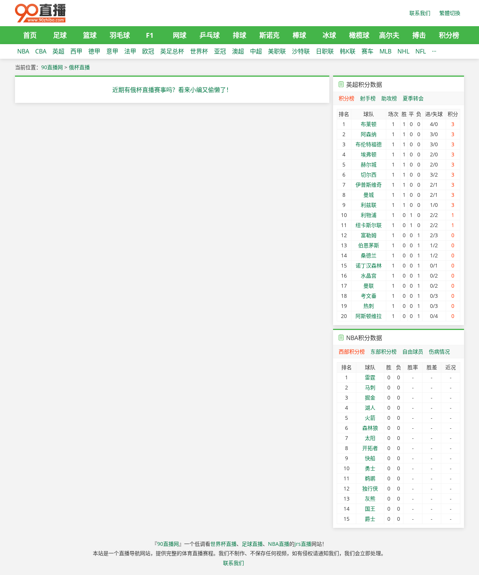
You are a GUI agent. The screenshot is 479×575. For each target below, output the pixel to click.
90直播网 (52, 67)
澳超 (238, 51)
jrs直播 (303, 543)
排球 (239, 35)
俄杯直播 (79, 67)
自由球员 (412, 351)
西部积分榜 (352, 351)
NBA (23, 51)
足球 (60, 35)
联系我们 (419, 12)
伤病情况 (439, 351)
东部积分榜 (383, 351)
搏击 (419, 35)
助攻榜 (389, 98)
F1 (149, 35)
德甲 (94, 51)
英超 (58, 51)
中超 (256, 51)
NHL (403, 51)
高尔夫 (389, 35)
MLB (385, 51)
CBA (40, 51)
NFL (420, 51)
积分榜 (449, 35)
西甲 (76, 51)
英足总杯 (172, 51)
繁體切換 (449, 12)
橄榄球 (359, 35)
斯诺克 (269, 35)
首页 (30, 35)
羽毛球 (120, 35)
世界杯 (199, 51)
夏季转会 (413, 98)
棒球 (299, 35)
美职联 (277, 51)
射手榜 (368, 98)
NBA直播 (278, 543)
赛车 (367, 51)
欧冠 (148, 51)
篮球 (90, 35)
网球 (179, 35)
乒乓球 (209, 35)
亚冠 (220, 51)
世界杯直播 (223, 543)
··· (434, 51)
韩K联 (348, 51)
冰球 (329, 35)
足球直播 (252, 543)
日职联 (325, 51)
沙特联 (301, 51)
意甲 (112, 51)
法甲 (130, 51)
